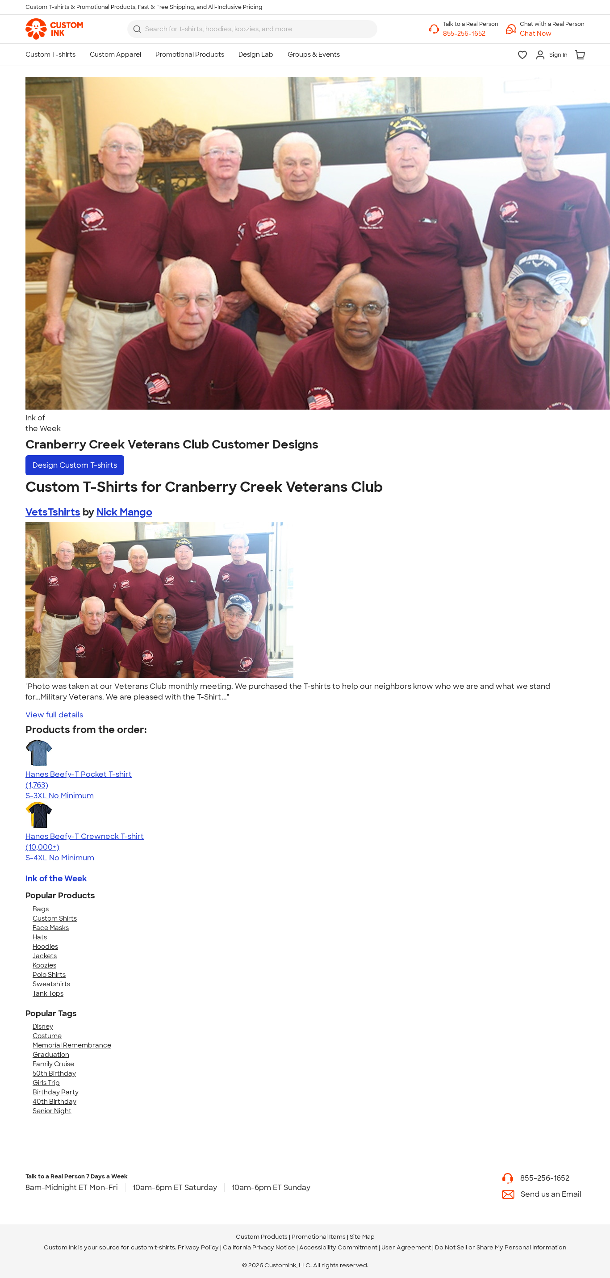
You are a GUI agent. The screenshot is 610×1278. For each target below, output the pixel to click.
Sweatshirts (51, 984)
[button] (552, 33)
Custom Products (262, 1236)
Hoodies (45, 947)
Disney (43, 1026)
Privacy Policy (198, 1247)
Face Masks (51, 928)
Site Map (362, 1236)
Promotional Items (319, 1236)
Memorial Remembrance (72, 1045)
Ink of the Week (56, 878)
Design (75, 465)
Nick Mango (124, 512)
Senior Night (52, 1111)
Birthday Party (56, 1092)
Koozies (44, 965)
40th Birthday (54, 1102)
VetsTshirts (52, 512)
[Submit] (137, 29)
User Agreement (406, 1247)
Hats (40, 937)
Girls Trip (46, 1083)
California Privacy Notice (259, 1247)
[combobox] (252, 29)
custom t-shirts (153, 1247)
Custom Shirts (55, 918)
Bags (41, 909)
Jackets (45, 956)
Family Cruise (53, 1064)
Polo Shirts (49, 975)
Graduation (51, 1055)
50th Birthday (54, 1073)
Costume (47, 1036)
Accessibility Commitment (338, 1247)
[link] (54, 29)
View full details (54, 715)
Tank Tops (48, 993)
